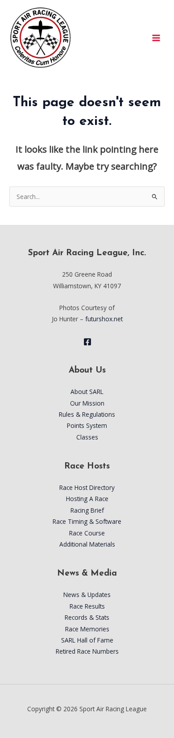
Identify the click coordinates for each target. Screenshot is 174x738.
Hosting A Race (87, 498)
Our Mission (87, 403)
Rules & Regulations (87, 414)
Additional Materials (87, 544)
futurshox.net (104, 319)
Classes (87, 437)
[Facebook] (87, 342)
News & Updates (87, 594)
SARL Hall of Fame (87, 640)
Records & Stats (87, 617)
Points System (87, 425)
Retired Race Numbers (87, 651)
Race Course (87, 533)
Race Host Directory (87, 487)
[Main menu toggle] (156, 38)
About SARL (87, 391)
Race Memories (87, 629)
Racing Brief (87, 510)
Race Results (87, 606)
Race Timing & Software (87, 521)
